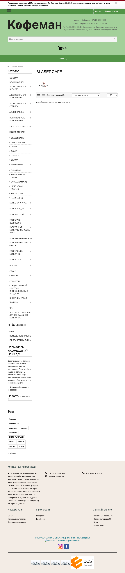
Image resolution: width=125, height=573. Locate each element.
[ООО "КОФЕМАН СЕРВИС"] (8, 66)
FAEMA (11, 442)
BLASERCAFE (17, 138)
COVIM (14, 151)
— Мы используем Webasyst (67, 541)
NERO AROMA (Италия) (17, 187)
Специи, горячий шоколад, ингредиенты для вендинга (18, 290)
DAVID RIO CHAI (16, 82)
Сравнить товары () (102, 519)
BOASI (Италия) (18, 142)
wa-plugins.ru (84, 538)
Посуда (13, 265)
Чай (11, 308)
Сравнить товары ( (55, 95)
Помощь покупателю (20, 336)
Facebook (40, 519)
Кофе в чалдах (16, 209)
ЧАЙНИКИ (13, 302)
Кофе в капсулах (18, 203)
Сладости (14, 281)
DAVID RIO (13, 433)
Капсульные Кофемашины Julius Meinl (19, 230)
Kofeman (13, 78)
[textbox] (62, 39)
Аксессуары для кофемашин (18, 96)
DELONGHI (16, 437)
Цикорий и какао (18, 298)
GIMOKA (14, 160)
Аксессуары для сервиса (18, 104)
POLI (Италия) (17, 193)
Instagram (40, 516)
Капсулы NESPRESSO (19, 126)
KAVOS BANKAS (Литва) (18, 176)
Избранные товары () (103, 516)
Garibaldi (15, 156)
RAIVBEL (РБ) (17, 198)
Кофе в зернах (17, 66)
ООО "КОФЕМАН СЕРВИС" (48, 538)
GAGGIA (21, 442)
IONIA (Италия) (17, 164)
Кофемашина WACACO (20, 238)
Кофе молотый (17, 214)
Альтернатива (16, 112)
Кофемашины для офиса (18, 244)
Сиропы (13, 275)
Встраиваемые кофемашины (17, 119)
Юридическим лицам (20, 340)
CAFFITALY (13, 428)
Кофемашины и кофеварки (17, 252)
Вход (99, 11)
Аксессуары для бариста (18, 87)
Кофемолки (15, 260)
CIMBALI (24, 428)
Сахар (12, 271)
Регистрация (112, 11)
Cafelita (14, 147)
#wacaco (12, 419)
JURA (21, 446)
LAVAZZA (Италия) (19, 182)
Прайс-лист (13, 453)
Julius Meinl (16, 170)
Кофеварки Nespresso (15, 221)
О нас (12, 332)
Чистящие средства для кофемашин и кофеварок (19, 315)
